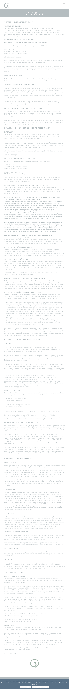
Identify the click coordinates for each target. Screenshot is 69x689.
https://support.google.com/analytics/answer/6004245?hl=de (44, 544)
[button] (64, 4)
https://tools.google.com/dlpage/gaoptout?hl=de (38, 528)
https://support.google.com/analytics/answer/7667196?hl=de (26, 568)
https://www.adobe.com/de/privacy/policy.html (18, 621)
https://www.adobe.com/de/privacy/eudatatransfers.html (28, 603)
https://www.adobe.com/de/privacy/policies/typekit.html (21, 616)
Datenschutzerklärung (40, 687)
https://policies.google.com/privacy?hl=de (21, 650)
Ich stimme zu (25, 687)
